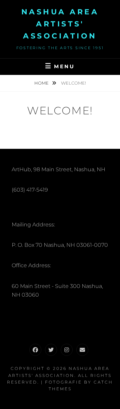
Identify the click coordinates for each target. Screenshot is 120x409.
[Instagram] (67, 350)
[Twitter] (51, 350)
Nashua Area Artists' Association (60, 23)
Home (42, 83)
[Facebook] (35, 350)
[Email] (82, 350)
